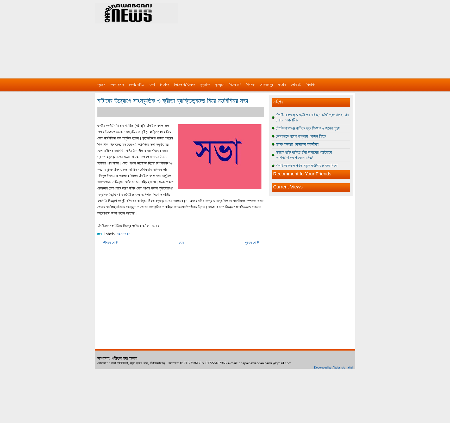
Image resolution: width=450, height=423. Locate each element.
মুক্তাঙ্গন (205, 84)
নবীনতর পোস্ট (110, 242)
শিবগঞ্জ (250, 84)
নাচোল (282, 84)
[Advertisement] (279, 36)
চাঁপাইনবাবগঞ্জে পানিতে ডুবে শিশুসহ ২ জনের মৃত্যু (308, 128)
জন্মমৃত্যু (219, 84)
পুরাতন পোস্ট (252, 242)
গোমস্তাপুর (266, 84)
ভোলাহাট (296, 84)
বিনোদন (164, 84)
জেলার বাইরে (136, 84)
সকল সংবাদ (117, 84)
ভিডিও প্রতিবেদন (184, 84)
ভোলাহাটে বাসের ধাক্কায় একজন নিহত (301, 136)
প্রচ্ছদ (101, 84)
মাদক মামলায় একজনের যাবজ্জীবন (297, 144)
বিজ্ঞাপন (311, 84)
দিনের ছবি (235, 84)
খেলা (152, 84)
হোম (181, 242)
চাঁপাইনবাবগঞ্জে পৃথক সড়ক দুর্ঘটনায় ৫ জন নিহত (307, 165)
